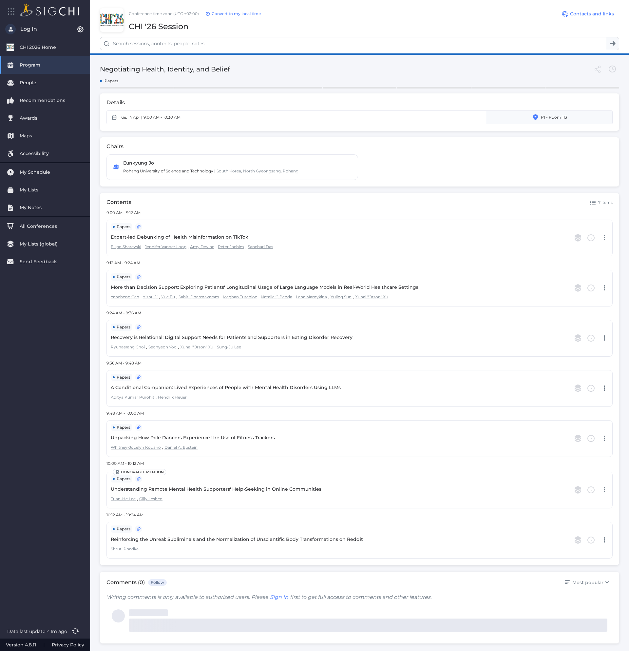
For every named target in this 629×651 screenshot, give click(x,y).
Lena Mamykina (311, 296)
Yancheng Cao (125, 296)
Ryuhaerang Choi (128, 347)
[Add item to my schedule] (591, 238)
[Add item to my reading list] (578, 238)
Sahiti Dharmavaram (199, 296)
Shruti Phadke (125, 548)
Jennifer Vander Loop (165, 246)
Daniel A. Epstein (181, 447)
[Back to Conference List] (49, 10)
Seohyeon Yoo (162, 347)
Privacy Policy (68, 644)
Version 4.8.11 (21, 644)
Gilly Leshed (150, 498)
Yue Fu (168, 296)
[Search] (612, 43)
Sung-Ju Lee (229, 347)
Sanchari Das (260, 246)
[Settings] (80, 29)
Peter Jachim (231, 246)
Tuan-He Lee (123, 498)
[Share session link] (597, 69)
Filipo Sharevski (126, 246)
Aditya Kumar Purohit (132, 397)
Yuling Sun (341, 296)
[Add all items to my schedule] (612, 69)
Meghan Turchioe (240, 296)
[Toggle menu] (11, 11)
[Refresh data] (75, 631)
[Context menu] (604, 238)
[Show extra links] (138, 226)
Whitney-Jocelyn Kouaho (136, 447)
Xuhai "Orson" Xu (371, 296)
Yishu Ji (150, 296)
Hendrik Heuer (172, 397)
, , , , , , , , (249, 297)
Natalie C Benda (276, 296)
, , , (176, 347)
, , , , (192, 246)
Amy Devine (202, 246)
